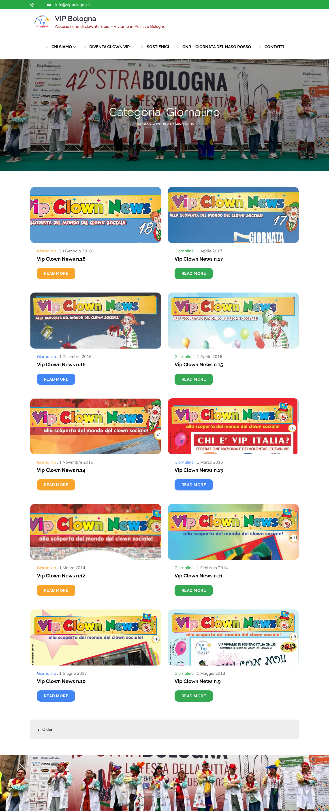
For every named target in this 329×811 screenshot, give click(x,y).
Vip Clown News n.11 (199, 576)
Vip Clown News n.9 (198, 681)
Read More (56, 273)
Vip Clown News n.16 (61, 364)
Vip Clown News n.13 (199, 470)
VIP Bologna (75, 18)
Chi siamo (61, 46)
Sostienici (158, 46)
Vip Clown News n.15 (199, 364)
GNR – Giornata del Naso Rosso (216, 46)
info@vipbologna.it (72, 4)
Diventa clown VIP (109, 46)
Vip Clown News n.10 (61, 681)
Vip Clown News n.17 (199, 259)
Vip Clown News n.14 (61, 470)
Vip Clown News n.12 (61, 576)
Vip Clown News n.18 (61, 259)
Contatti (274, 46)
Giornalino (46, 251)
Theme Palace (199, 804)
